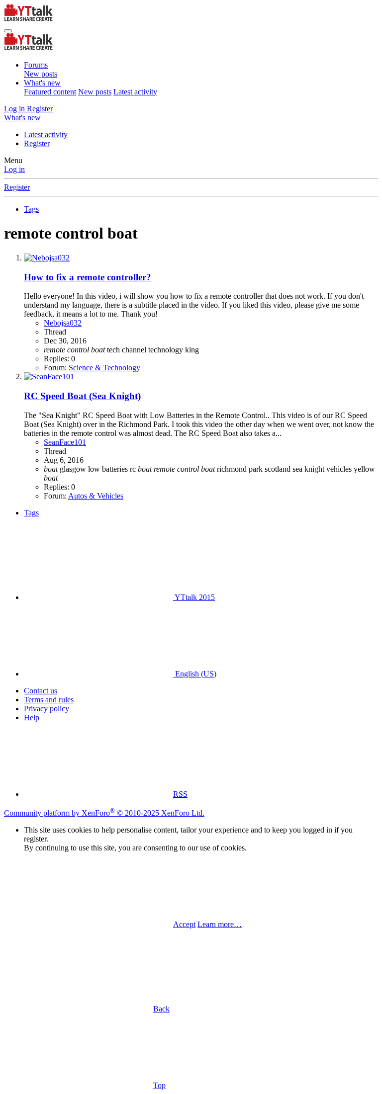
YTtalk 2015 (194, 597)
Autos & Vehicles (95, 496)
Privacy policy (46, 708)
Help (31, 717)
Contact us (40, 690)
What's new (42, 83)
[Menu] (8, 30)
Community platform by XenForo (104, 813)
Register (37, 143)
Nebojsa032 (63, 323)
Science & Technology (104, 367)
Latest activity (135, 91)
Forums (36, 65)
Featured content (50, 91)
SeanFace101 (65, 442)
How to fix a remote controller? (87, 277)
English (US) (194, 674)
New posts (40, 74)
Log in (14, 169)
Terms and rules (49, 699)
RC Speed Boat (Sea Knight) (82, 396)
